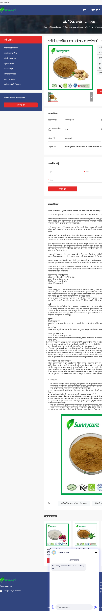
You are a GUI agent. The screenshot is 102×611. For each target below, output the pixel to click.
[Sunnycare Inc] (8, 10)
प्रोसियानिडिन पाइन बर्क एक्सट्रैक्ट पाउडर (74, 503)
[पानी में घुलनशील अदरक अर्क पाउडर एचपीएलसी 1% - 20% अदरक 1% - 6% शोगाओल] (70, 67)
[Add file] (52, 607)
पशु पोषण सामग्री (9, 63)
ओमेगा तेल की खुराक (10, 74)
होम (45, 27)
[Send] (96, 607)
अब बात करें (21, 105)
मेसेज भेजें (62, 189)
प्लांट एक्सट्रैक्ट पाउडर (11, 48)
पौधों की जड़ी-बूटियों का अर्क (12, 84)
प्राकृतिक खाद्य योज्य (10, 53)
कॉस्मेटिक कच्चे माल (54, 27)
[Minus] (95, 552)
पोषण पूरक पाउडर (9, 79)
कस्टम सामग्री (8, 69)
